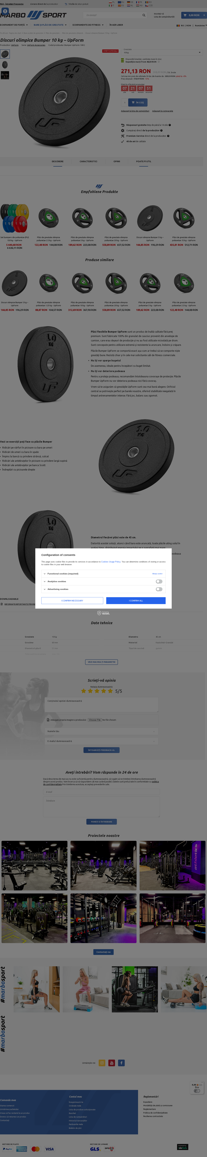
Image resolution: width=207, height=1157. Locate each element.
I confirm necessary (72, 600)
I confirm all (136, 600)
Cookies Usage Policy (110, 562)
